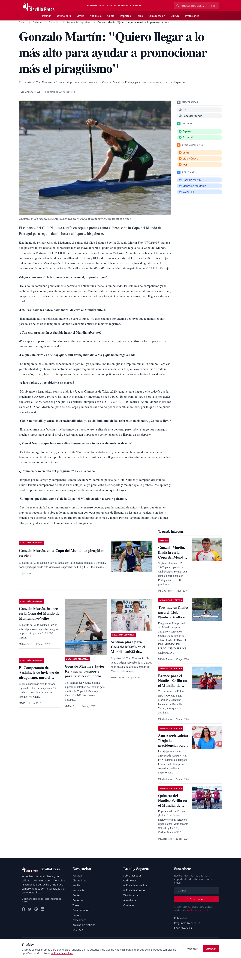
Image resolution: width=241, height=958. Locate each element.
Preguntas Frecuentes (187, 923)
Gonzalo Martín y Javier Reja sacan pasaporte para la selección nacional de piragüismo (85, 673)
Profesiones (192, 15)
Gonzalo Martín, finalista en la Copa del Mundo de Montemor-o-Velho (171, 557)
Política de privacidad (197, 910)
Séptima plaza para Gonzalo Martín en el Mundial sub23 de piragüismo (128, 649)
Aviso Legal (130, 900)
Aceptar (211, 948)
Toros (139, 15)
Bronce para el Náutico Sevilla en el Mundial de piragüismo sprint (172, 683)
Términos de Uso (133, 895)
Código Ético (130, 880)
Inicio (22, 22)
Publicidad (180, 918)
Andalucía (96, 15)
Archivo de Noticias (84, 925)
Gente (110, 15)
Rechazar (192, 948)
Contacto (128, 905)
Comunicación (156, 15)
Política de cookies (62, 953)
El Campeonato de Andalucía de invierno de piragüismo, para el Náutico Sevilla (39, 675)
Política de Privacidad (136, 885)
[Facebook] (23, 909)
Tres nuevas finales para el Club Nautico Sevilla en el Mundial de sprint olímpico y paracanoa (173, 619)
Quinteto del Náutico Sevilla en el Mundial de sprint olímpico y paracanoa (172, 805)
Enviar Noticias (183, 928)
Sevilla (80, 15)
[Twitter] (30, 909)
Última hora (64, 15)
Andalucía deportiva (78, 22)
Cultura (175, 15)
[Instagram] (36, 909)
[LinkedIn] (42, 909)
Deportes (125, 15)
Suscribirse (196, 899)
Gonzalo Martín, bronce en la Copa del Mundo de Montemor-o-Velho (39, 613)
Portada (46, 15)
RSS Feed (78, 930)
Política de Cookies (134, 890)
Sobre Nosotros (132, 875)
